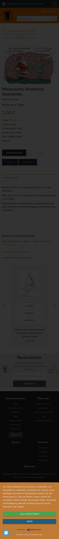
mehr (30, 521)
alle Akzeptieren (29, 514)
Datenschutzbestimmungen (34, 534)
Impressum (19, 534)
